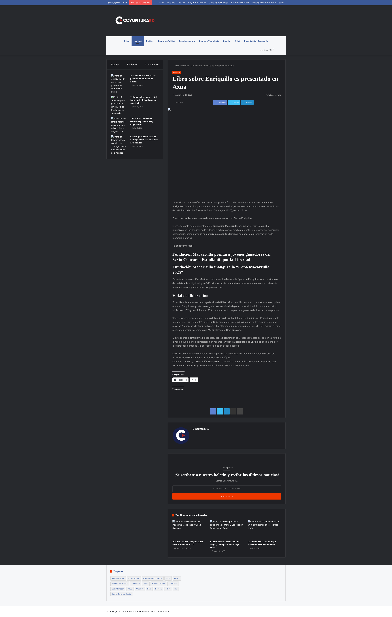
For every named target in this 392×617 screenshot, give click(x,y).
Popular (115, 64)
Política (182, 2)
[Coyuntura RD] (134, 20)
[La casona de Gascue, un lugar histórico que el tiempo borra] (264, 529)
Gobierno (136, 583)
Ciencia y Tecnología (218, 2)
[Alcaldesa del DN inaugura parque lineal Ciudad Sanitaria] (188, 529)
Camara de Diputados (152, 578)
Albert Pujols (133, 578)
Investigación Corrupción (264, 2)
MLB (130, 589)
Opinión (226, 41)
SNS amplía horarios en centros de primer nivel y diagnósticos (141, 121)
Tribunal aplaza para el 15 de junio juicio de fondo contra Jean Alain (144, 100)
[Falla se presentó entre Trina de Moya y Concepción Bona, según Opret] (226, 529)
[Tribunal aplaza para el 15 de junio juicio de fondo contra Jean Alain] (119, 105)
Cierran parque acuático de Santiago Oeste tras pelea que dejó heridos (144, 140)
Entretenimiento (239, 2)
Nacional (171, 2)
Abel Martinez (118, 578)
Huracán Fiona (158, 583)
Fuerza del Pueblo (120, 583)
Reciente (132, 64)
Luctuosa (173, 583)
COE (168, 578)
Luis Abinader (118, 589)
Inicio (161, 2)
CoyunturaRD (200, 428)
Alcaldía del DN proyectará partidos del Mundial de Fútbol (143, 78)
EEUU (176, 578)
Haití (146, 583)
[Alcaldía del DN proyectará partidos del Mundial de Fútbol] (119, 83)
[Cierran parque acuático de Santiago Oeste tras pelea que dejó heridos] (119, 144)
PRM (168, 589)
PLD (149, 589)
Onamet (139, 589)
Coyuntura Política (197, 2)
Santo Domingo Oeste (121, 594)
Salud (281, 2)
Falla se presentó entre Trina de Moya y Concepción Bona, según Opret (225, 545)
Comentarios (152, 64)
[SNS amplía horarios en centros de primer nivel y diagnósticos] (119, 125)
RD (175, 589)
